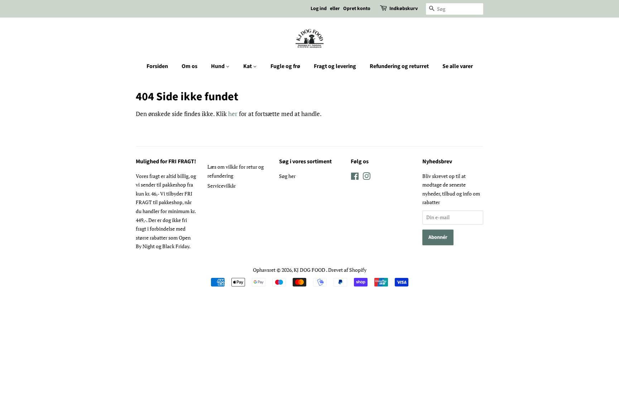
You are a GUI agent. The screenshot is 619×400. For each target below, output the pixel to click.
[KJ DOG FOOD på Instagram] (366, 177)
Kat (248, 66)
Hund (218, 66)
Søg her (287, 176)
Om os (189, 66)
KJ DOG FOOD (310, 269)
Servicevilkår (221, 185)
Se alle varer (457, 66)
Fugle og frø (285, 66)
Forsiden (157, 66)
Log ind (319, 8)
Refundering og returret (399, 66)
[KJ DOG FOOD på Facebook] (355, 177)
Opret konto (356, 8)
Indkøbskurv (403, 8)
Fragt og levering (335, 66)
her (232, 114)
